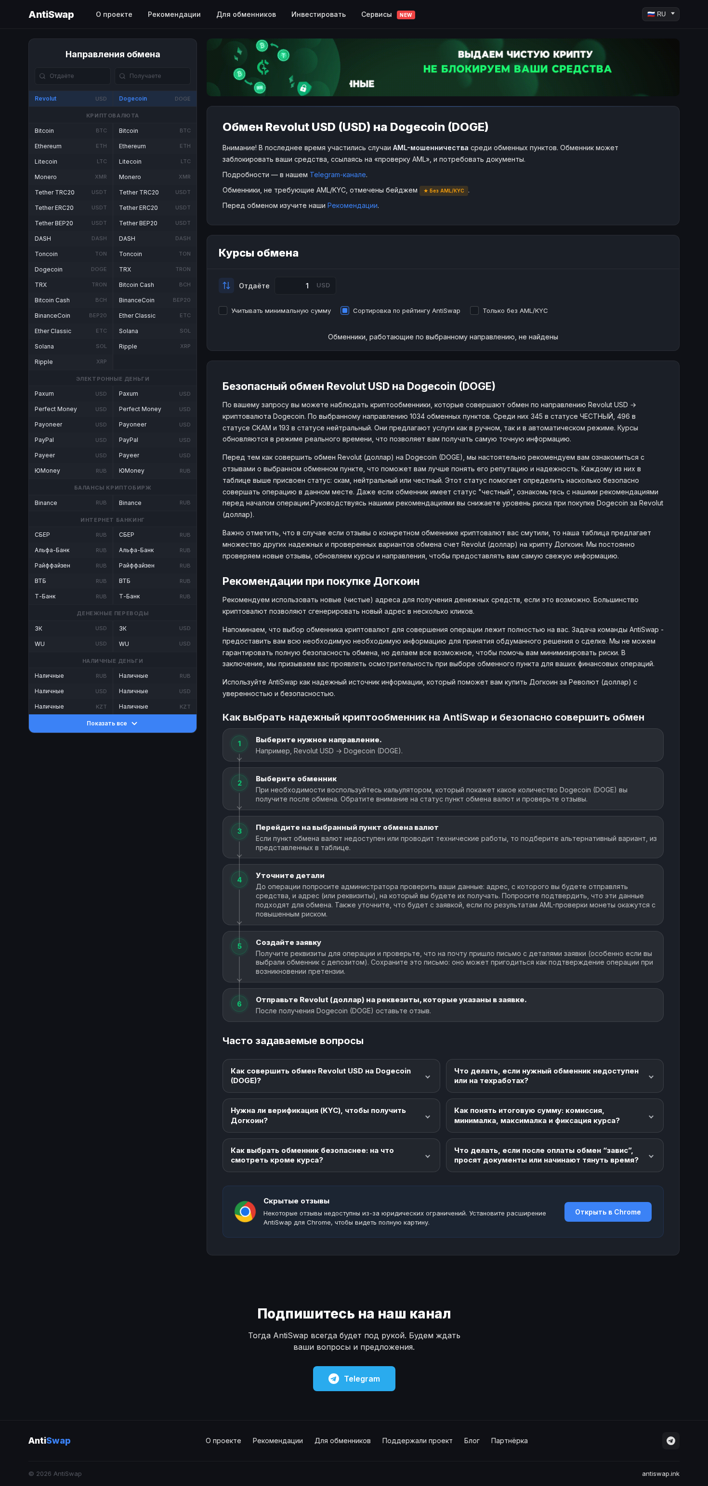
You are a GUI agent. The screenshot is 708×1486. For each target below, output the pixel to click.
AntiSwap (51, 14)
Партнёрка (509, 1440)
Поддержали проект (417, 1440)
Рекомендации (174, 14)
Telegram (362, 1378)
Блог (472, 1440)
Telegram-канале (338, 174)
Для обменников (246, 14)
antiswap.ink (661, 1473)
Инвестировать (318, 14)
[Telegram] (671, 1440)
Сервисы (386, 14)
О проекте (114, 14)
